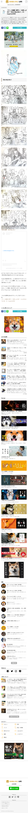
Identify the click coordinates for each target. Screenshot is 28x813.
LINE (7, 28)
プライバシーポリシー (6, 804)
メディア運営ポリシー (6, 803)
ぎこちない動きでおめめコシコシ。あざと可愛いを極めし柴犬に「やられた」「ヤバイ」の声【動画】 (16, 702)
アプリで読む (19, 27)
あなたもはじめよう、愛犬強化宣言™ (14, 4)
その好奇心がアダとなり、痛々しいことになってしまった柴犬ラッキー (16, 710)
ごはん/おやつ (20, 730)
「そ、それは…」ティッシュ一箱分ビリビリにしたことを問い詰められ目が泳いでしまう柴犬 (16, 687)
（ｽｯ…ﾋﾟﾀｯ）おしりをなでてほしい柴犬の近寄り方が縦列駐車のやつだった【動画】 (16, 695)
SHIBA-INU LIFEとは (5, 802)
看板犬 (5, 737)
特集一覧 (14, 663)
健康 (5, 734)
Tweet (5, 28)
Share (2, 28)
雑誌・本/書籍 (20, 727)
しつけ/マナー (20, 734)
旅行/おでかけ (7, 730)
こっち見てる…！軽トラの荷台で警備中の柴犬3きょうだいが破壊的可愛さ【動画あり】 (17, 680)
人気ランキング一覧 (14, 716)
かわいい (6, 724)
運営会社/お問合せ (5, 806)
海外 (18, 724)
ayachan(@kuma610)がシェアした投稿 (14, 268)
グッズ (5, 727)
